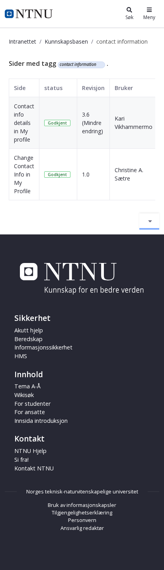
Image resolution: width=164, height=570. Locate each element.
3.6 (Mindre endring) (92, 123)
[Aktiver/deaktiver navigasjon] (149, 221)
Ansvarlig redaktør (82, 528)
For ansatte (29, 412)
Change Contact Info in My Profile (24, 174)
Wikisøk (24, 395)
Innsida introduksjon (41, 420)
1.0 (86, 174)
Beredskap (28, 339)
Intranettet (22, 41)
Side (19, 88)
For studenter (32, 403)
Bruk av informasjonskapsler (82, 505)
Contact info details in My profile (24, 122)
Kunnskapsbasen (66, 41)
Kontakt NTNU (34, 468)
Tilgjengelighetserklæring (82, 512)
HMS (20, 356)
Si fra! (21, 459)
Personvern (82, 520)
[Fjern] (99, 64)
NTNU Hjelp (30, 451)
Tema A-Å (27, 386)
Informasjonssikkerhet (43, 347)
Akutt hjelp (28, 330)
